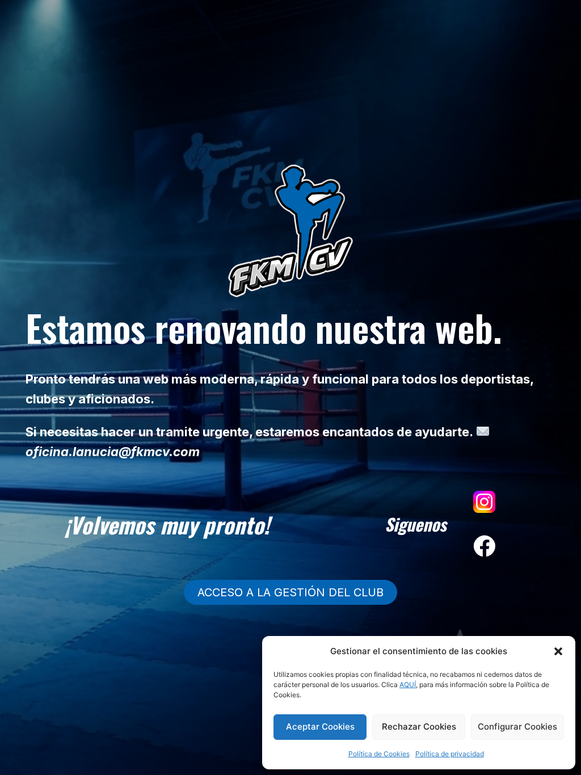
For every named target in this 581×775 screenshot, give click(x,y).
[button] (558, 651)
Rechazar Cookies (419, 726)
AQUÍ (407, 684)
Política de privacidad (449, 753)
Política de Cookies (379, 753)
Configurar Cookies (517, 726)
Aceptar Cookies (320, 726)
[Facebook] (484, 546)
